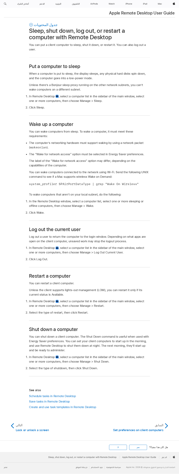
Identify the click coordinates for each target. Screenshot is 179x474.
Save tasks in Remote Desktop (49, 401)
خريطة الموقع (81, 467)
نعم (138, 447)
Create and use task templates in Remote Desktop (62, 407)
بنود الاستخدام (97, 467)
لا (118, 447)
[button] (5, 4)
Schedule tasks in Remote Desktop (52, 396)
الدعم (164, 457)
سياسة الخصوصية (113, 467)
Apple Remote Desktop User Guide (142, 13)
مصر (5, 467)
